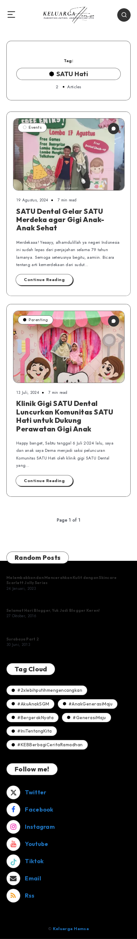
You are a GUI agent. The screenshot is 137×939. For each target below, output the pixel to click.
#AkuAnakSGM (33, 704)
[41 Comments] (113, 128)
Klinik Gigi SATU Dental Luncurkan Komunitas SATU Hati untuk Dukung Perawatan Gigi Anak (64, 416)
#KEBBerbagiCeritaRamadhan (50, 745)
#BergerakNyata (35, 717)
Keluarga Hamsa (71, 929)
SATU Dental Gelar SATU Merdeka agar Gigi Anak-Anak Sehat (60, 220)
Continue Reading (44, 280)
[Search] (124, 15)
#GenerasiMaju (89, 717)
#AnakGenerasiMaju (90, 704)
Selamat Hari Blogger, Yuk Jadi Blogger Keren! (53, 610)
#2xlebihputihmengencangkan (49, 690)
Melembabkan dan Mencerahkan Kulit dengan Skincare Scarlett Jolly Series (61, 580)
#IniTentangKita (34, 731)
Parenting (38, 319)
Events (35, 127)
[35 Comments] (113, 321)
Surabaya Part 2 (22, 639)
